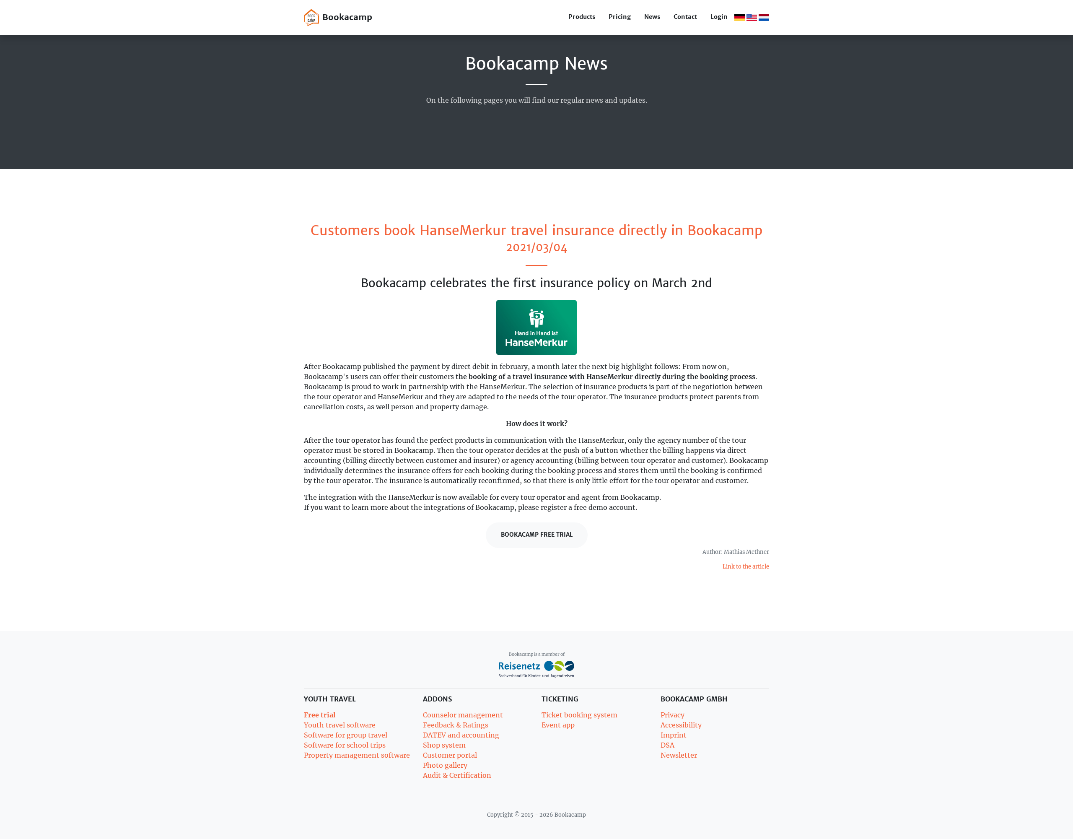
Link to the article (746, 566)
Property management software (357, 755)
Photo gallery (445, 765)
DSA (667, 745)
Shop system (444, 745)
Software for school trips (345, 745)
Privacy (672, 715)
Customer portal (450, 755)
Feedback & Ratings (455, 725)
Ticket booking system (579, 715)
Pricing (620, 17)
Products (581, 17)
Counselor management (463, 715)
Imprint (674, 735)
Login (719, 17)
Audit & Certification (457, 775)
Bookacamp (345, 17)
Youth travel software (340, 725)
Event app (558, 725)
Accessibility (681, 725)
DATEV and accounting (461, 735)
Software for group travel (345, 735)
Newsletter (679, 755)
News (652, 17)
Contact (685, 17)
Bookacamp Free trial (537, 534)
